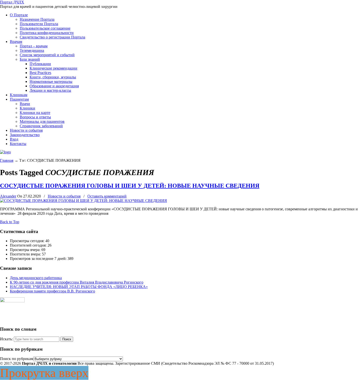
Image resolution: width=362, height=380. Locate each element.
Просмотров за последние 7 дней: (38, 258)
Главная (6, 160)
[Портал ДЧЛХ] (5, 152)
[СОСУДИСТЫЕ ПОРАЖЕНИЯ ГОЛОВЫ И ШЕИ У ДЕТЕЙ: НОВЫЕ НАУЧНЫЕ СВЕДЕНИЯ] (83, 201)
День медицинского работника (36, 278)
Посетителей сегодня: (29, 245)
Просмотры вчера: (25, 250)
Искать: (6, 339)
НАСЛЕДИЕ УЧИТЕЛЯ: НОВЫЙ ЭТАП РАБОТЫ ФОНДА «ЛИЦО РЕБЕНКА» (79, 287)
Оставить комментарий (107, 196)
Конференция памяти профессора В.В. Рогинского (52, 291)
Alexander (8, 196)
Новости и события (64, 196)
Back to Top (9, 222)
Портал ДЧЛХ (12, 2)
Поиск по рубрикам (16, 359)
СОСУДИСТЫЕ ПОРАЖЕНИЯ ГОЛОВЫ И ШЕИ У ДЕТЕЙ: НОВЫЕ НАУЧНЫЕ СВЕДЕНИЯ (129, 185)
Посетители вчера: (26, 254)
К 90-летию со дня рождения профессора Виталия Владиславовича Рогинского (76, 282)
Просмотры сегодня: (27, 241)
